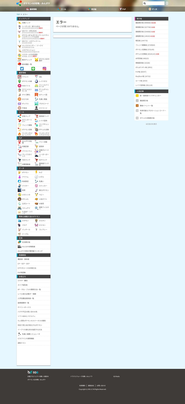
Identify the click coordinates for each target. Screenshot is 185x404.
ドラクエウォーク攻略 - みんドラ (81, 376)
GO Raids (116, 376)
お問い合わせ (101, 385)
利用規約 (82, 385)
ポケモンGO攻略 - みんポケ (36, 3)
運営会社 (91, 385)
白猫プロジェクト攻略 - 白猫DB (37, 376)
